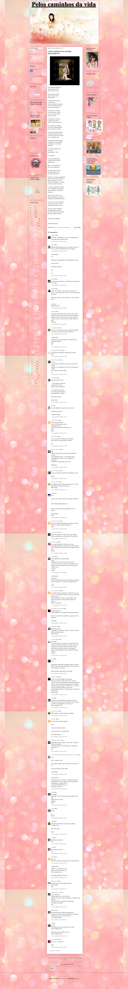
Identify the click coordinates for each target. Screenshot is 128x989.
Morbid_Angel (54, 677)
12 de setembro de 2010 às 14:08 (59, 737)
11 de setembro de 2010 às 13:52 (59, 356)
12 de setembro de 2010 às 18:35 (59, 818)
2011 (33, 214)
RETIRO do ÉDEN (56, 740)
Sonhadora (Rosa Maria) (57, 608)
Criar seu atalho (33, 73)
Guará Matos (54, 436)
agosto (35, 361)
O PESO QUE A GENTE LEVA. (35, 255)
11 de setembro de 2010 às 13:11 (59, 347)
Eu (52, 405)
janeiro (35, 378)
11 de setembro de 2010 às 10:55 (59, 324)
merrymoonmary (63, 978)
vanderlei (53, 311)
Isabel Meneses (55, 532)
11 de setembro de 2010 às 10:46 (59, 308)
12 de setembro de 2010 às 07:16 (59, 655)
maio (34, 368)
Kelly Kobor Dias (55, 521)
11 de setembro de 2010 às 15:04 (59, 417)
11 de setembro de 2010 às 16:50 (59, 478)
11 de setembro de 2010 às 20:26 (59, 572)
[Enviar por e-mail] (74, 227)
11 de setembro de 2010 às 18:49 (59, 517)
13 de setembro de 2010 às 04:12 (59, 907)
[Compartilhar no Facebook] (78, 227)
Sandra (53, 556)
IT (51, 923)
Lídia (52, 698)
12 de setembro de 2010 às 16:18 (59, 774)
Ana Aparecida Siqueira (34, 69)
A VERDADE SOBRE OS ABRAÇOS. (36, 282)
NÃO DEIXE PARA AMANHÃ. (36, 229)
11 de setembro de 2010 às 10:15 (59, 275)
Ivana (52, 857)
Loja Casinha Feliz (55, 590)
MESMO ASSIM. (35, 358)
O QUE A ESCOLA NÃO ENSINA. (36, 261)
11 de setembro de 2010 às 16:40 (59, 467)
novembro (35, 221)
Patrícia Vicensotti (55, 449)
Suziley (53, 279)
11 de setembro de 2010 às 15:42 (59, 433)
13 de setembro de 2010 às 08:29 (59, 919)
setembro (35, 226)
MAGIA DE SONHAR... (36, 271)
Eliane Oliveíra (55, 420)
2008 (33, 383)
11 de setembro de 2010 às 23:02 (59, 623)
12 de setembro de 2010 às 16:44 (59, 805)
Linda (52, 792)
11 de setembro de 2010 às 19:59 (59, 538)
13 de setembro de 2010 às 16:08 (59, 936)
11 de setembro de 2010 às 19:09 (59, 529)
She (52, 837)
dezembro (35, 219)
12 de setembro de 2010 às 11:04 (59, 707)
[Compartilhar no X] (77, 227)
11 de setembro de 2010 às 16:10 (59, 446)
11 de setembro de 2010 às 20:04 (59, 553)
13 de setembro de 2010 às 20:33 (59, 947)
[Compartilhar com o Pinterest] (80, 227)
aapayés (53, 288)
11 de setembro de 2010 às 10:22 (59, 285)
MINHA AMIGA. (35, 275)
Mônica (53, 910)
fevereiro (35, 375)
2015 (33, 205)
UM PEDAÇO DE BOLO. (36, 234)
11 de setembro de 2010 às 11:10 (59, 334)
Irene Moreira (54, 939)
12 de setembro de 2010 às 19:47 (59, 844)
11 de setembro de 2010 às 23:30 (59, 636)
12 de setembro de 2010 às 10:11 (59, 673)
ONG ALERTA (55, 482)
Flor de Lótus (54, 542)
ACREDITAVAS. (36, 343)
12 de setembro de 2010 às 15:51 (59, 751)
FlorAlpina (54, 378)
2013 (33, 210)
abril (34, 371)
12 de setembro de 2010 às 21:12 (59, 889)
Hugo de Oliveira (55, 470)
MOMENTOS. (36, 314)
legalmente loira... (55, 892)
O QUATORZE (55, 639)
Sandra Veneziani (55, 360)
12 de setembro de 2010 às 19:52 (59, 863)
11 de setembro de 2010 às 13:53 (59, 374)
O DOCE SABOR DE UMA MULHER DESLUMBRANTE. (36, 326)
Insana (53, 808)
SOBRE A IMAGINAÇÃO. (36, 292)
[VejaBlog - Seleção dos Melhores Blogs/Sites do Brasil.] (36, 58)
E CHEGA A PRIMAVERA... (36, 319)
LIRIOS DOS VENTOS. (36, 346)
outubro (35, 223)
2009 (33, 381)
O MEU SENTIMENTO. (36, 338)
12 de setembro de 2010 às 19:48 (59, 853)
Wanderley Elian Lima (56, 350)
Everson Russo (54, 328)
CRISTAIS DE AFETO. (36, 333)
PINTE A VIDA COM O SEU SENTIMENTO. (36, 241)
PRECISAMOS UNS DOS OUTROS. (36, 304)
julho (34, 364)
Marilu (53, 245)
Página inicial (65, 959)
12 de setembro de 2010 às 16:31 (59, 789)
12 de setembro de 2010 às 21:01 (59, 877)
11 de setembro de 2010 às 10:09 (59, 251)
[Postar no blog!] (75, 227)
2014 (33, 207)
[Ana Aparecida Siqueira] (31, 72)
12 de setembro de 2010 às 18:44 (59, 834)
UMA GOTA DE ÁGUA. (36, 266)
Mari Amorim (54, 881)
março (35, 373)
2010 (33, 217)
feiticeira (53, 235)
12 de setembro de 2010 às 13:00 (59, 715)
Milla (52, 821)
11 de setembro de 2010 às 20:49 (59, 587)
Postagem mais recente (54, 958)
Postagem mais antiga (75, 958)
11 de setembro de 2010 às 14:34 (59, 402)
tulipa (52, 493)
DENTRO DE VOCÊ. (36, 350)
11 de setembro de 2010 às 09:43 (59, 241)
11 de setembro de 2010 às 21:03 (59, 605)
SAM (52, 659)
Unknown (53, 719)
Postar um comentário (55, 950)
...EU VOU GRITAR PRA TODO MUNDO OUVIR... (64, 755)
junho (34, 366)
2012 (33, 212)
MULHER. (36, 288)
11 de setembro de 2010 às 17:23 (59, 489)
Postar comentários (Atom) (67, 964)
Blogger (77, 978)
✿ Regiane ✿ (54, 626)
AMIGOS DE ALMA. (36, 354)
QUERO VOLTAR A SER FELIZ (36, 298)
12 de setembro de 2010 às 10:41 (59, 694)
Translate (35, 51)
